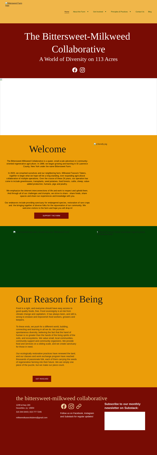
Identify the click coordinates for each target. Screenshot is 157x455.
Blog (150, 12)
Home (67, 12)
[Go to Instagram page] (82, 69)
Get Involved (42, 379)
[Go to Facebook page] (76, 69)
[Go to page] (79, 406)
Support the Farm (51, 216)
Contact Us (140, 12)
